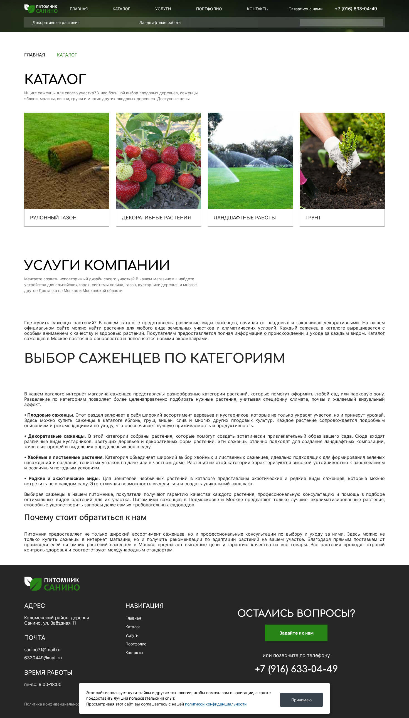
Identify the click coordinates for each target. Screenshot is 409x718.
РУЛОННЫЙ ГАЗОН (53, 218)
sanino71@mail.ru (42, 649)
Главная (79, 8)
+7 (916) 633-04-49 (356, 8)
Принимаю (301, 699)
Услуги (163, 8)
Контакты (257, 8)
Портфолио (209, 8)
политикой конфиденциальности (216, 704)
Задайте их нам (296, 633)
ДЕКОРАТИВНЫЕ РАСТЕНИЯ (156, 218)
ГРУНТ (313, 218)
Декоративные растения (57, 22)
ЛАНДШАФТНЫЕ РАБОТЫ (245, 218)
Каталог (121, 8)
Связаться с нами (305, 8)
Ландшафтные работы (161, 22)
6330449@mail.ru (43, 657)
